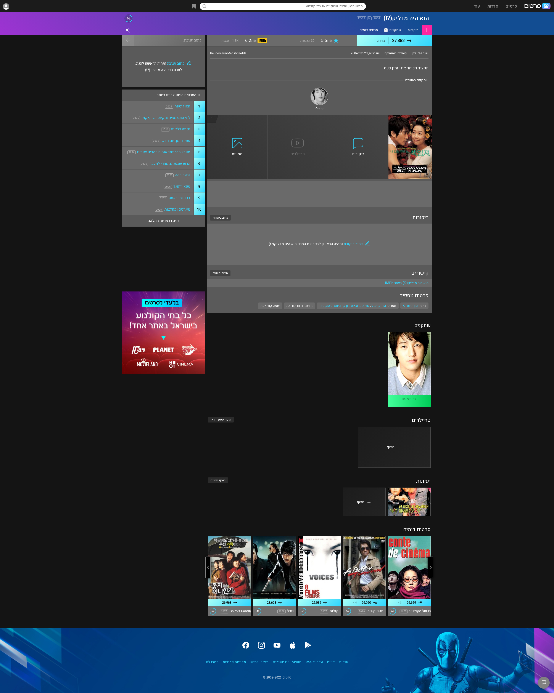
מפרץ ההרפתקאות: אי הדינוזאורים (163, 152)
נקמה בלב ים (180, 129)
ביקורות (413, 30)
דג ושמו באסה (179, 198)
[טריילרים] (297, 117)
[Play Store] (308, 645)
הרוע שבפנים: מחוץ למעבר (170, 163)
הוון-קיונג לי (378, 305)
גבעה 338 (182, 175)
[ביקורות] (358, 117)
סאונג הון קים (349, 305)
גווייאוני (364, 305)
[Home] (537, 6)
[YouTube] (277, 645)
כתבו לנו (212, 662)
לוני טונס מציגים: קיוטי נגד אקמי (166, 117)
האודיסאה (182, 106)
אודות (343, 662)
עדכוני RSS (314, 662)
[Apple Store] (292, 645)
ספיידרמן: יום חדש (176, 140)
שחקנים (393, 30)
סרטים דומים (368, 30)
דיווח (331, 662)
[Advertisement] (319, 194)
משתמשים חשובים (287, 662)
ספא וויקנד (181, 186)
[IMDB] (261, 41)
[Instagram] (261, 645)
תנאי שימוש (259, 662)
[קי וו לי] (319, 89)
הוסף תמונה (218, 480)
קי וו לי (411, 399)
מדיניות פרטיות (234, 662)
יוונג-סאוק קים (329, 305)
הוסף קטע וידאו (221, 419)
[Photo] (409, 502)
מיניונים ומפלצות (177, 209)
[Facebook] (246, 645)
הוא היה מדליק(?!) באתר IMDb (406, 283)
